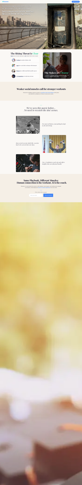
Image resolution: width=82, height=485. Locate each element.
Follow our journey (76, 1)
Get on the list (48, 195)
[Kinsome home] (5, 1)
